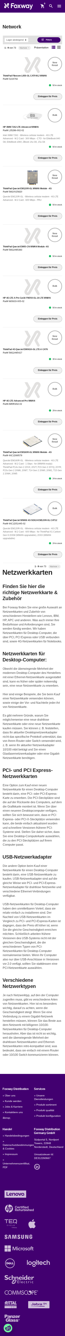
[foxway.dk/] (18, 6)
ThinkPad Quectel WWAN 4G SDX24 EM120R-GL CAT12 (30, 520)
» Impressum (10, 1154)
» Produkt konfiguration (47, 1116)
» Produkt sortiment (45, 1104)
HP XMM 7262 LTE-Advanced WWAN (21, 127)
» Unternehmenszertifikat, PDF (16, 1163)
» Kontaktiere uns (13, 1112)
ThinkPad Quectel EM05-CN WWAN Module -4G (26, 246)
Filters (46, 39)
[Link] (38, 1166)
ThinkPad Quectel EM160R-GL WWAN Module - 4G (27, 452)
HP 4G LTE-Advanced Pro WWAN (19, 401)
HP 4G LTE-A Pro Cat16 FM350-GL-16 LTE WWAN (27, 298)
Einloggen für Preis (47, 96)
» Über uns (9, 1095)
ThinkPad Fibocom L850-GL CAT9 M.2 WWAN (25, 75)
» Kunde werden (12, 1101)
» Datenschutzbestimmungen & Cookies (18, 1145)
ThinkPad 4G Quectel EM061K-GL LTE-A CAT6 (25, 349)
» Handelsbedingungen (16, 1135)
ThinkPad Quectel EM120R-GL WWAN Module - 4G (27, 188)
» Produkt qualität (44, 1110)
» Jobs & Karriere (13, 1106)
